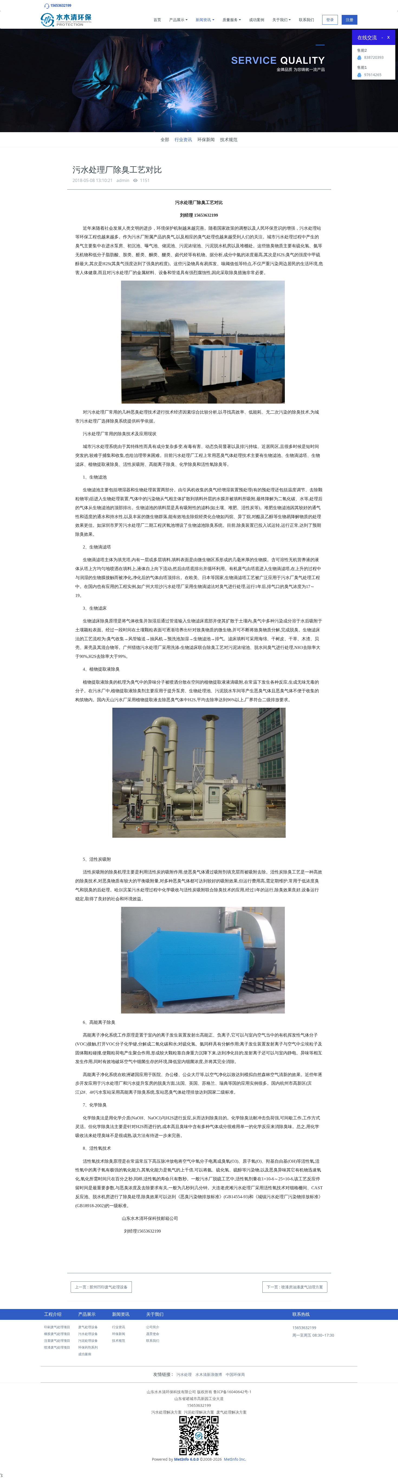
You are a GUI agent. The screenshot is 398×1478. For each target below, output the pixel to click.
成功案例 (256, 19)
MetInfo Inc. (235, 1459)
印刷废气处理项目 (57, 1327)
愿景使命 (152, 1333)
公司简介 (152, 1327)
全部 (165, 139)
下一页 (295, 1286)
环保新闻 (206, 139)
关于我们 (280, 19)
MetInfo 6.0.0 (186, 1459)
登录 (330, 19)
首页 (157, 19)
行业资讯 (183, 139)
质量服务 (230, 19)
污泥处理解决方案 (199, 1412)
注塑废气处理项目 (57, 1340)
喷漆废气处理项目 (57, 1347)
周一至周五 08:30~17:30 (313, 1335)
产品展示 (176, 19)
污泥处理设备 (88, 1340)
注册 (349, 19)
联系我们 (306, 19)
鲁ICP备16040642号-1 (232, 1391)
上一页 (101, 1286)
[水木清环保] (66, 18)
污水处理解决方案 (166, 1412)
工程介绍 (52, 1314)
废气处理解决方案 (231, 1412)
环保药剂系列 (88, 1347)
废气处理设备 (88, 1327)
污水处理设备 (88, 1333)
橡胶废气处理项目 (57, 1333)
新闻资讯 (203, 19)
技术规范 (228, 139)
